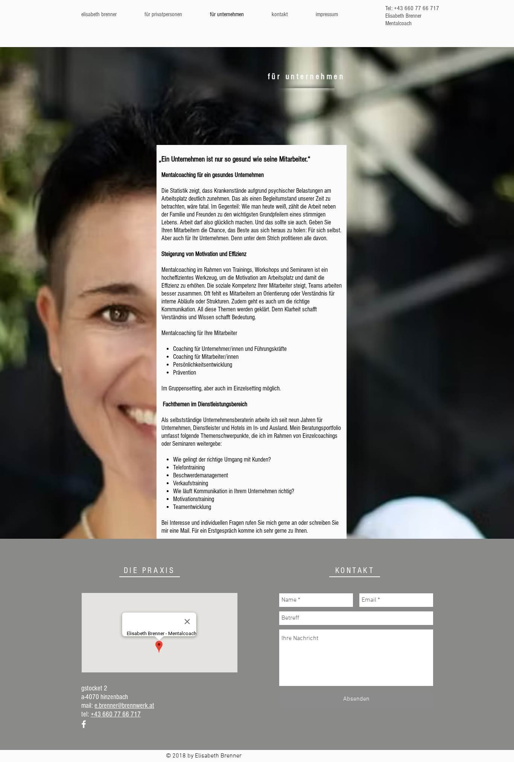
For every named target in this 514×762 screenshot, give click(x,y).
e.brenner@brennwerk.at (124, 706)
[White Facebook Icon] (84, 724)
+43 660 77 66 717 (116, 714)
